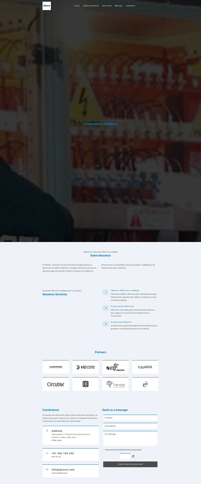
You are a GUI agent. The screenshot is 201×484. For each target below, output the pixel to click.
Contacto (130, 6)
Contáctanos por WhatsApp (130, 464)
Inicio (77, 6)
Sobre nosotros (91, 6)
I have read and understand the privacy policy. (123, 450)
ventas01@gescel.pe (60, 473)
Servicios (107, 6)
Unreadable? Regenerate (133, 456)
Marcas (118, 6)
